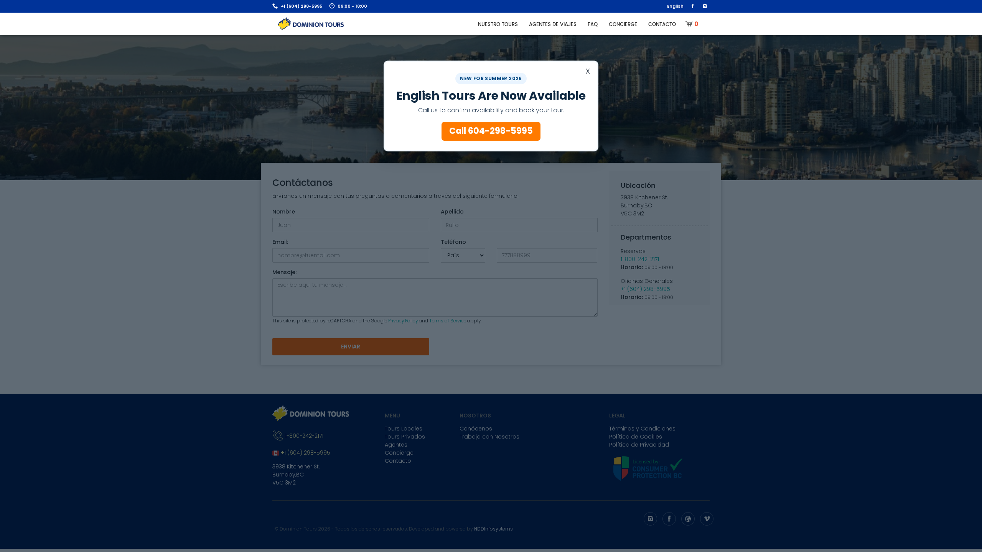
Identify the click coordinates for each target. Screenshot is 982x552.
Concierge (623, 25)
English (675, 6)
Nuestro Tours (498, 25)
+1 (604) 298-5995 (301, 6)
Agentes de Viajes (553, 25)
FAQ (593, 25)
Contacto (662, 25)
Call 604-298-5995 (491, 131)
